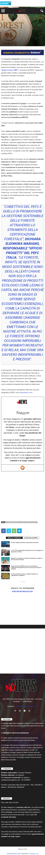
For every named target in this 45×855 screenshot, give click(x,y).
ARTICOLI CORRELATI (14, 538)
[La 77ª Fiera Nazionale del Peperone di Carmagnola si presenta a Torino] (5, 552)
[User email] (22, 468)
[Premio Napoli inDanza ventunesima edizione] (5, 544)
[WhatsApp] (14, 531)
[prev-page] (21, 582)
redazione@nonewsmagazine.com (26, 706)
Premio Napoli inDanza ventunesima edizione (25, 542)
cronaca (4, 37)
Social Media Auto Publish (14, 853)
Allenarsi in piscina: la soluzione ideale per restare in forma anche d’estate (27, 558)
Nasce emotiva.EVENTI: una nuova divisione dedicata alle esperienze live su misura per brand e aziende (26, 567)
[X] (8, 531)
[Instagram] (20, 711)
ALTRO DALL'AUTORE (30, 538)
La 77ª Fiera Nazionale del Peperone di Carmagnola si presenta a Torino (27, 551)
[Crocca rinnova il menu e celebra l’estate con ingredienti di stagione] (5, 576)
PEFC (35, 522)
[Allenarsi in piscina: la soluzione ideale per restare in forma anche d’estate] (5, 560)
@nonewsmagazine (22, 591)
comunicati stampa (12, 522)
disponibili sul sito (26, 392)
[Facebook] (3, 531)
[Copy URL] (24, 531)
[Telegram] (19, 531)
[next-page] (24, 582)
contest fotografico (26, 522)
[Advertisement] (22, 496)
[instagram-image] (7, 601)
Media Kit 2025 (22, 849)
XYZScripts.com (33, 853)
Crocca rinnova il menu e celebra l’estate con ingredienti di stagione (24, 574)
